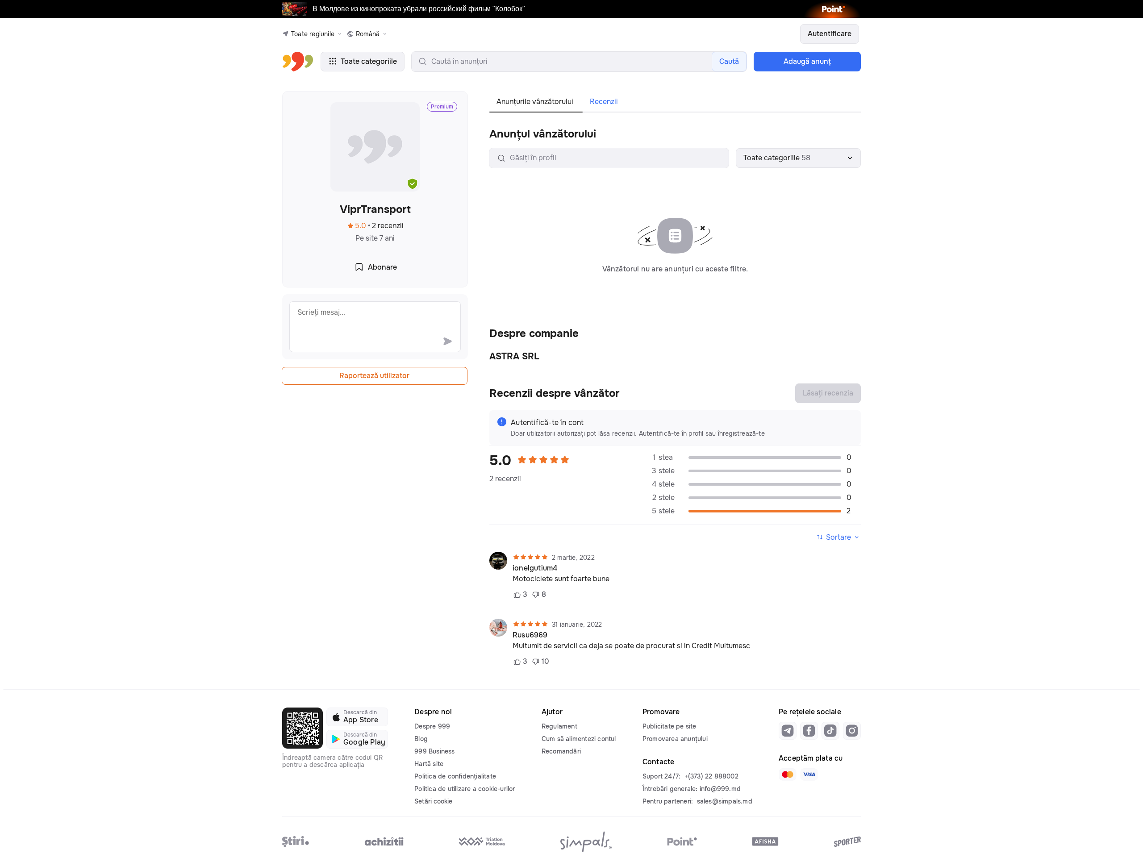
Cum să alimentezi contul (579, 738)
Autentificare (829, 33)
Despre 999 (432, 726)
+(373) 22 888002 (711, 776)
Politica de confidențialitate (455, 776)
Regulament (559, 726)
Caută (729, 61)
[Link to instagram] (852, 731)
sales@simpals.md (724, 801)
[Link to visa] (809, 774)
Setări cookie (433, 801)
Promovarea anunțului (675, 738)
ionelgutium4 (535, 568)
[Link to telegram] (788, 731)
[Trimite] (447, 341)
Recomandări (561, 751)
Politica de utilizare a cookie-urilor (464, 788)
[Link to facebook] (809, 731)
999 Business (434, 751)
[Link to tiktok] (830, 731)
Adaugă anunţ (807, 61)
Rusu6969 (530, 635)
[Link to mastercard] (788, 774)
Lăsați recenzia (828, 393)
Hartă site (428, 763)
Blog (421, 738)
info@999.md (720, 788)
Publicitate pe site (669, 726)
